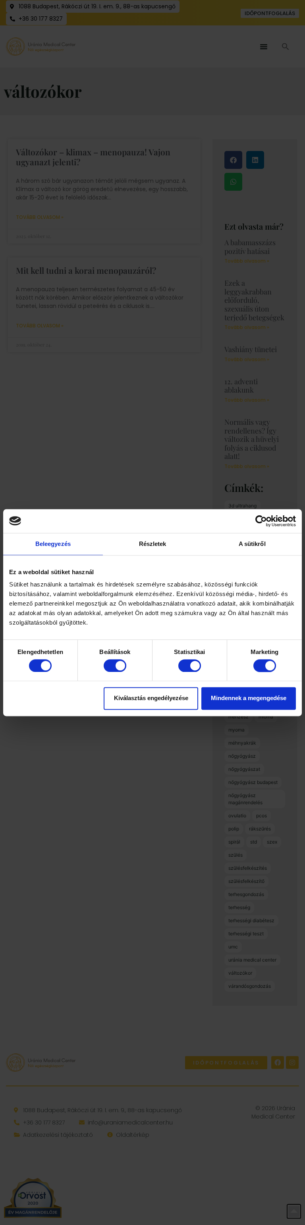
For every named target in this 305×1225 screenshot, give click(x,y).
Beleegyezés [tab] (53, 543)
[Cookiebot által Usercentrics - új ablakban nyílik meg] (261, 521)
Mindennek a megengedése (248, 698)
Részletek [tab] (152, 543)
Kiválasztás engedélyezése (151, 698)
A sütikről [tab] (252, 543)
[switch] (115, 665)
